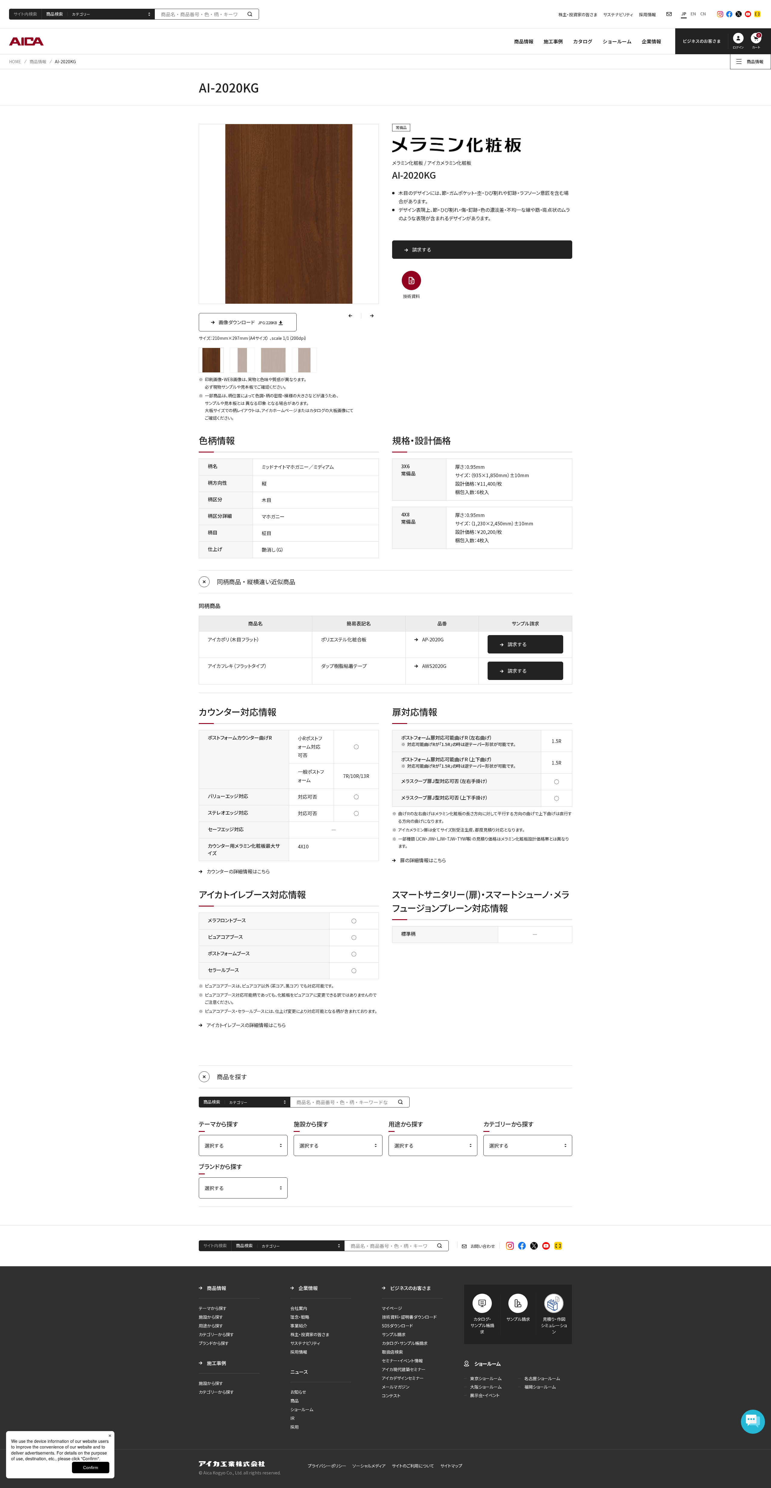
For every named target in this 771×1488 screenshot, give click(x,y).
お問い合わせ (482, 1246)
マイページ (392, 1308)
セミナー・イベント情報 (402, 1361)
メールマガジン (395, 1387)
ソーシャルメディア (369, 1466)
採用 (294, 1427)
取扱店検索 (392, 1352)
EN (693, 14)
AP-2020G (433, 639)
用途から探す (211, 1326)
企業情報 (651, 41)
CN (703, 14)
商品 (294, 1401)
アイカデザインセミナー (403, 1378)
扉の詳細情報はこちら (423, 860)
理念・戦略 (299, 1317)
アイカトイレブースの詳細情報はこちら (246, 1025)
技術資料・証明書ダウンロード (409, 1317)
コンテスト (391, 1395)
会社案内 (298, 1308)
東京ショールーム (485, 1378)
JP (683, 14)
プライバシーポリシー (327, 1466)
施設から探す (211, 1317)
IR (292, 1418)
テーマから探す (213, 1308)
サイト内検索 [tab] (25, 14)
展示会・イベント (485, 1395)
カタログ (582, 41)
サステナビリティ (618, 14)
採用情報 (647, 14)
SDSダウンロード (397, 1326)
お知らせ (298, 1392)
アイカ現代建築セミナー (404, 1369)
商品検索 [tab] (54, 14)
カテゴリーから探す (216, 1334)
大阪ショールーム (485, 1387)
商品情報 (523, 41)
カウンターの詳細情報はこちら (238, 871)
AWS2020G (434, 665)
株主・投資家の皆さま (577, 14)
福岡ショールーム (540, 1387)
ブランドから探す (214, 1343)
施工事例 (553, 41)
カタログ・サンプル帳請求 (405, 1343)
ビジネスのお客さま (410, 1288)
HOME (15, 61)
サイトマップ (451, 1466)
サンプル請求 (394, 1334)
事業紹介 (298, 1326)
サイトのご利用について (413, 1466)
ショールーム (617, 41)
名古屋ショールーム (542, 1378)
